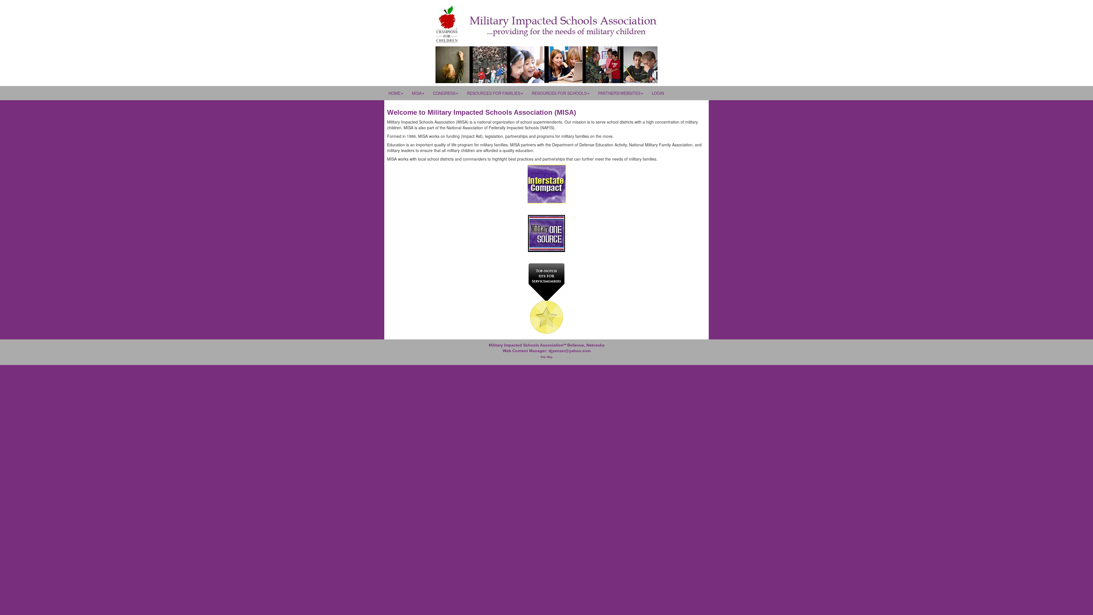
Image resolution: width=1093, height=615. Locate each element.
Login (658, 93)
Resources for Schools (559, 93)
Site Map (546, 356)
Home (394, 93)
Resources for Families (493, 93)
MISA (417, 93)
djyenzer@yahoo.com (569, 350)
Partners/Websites (619, 93)
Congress (444, 93)
